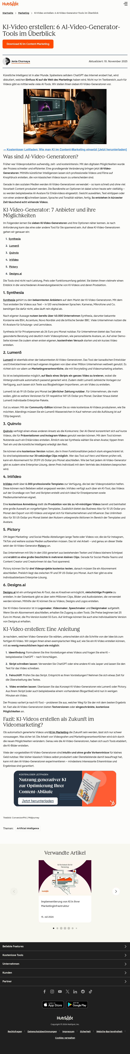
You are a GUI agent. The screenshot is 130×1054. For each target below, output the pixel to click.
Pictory (13, 266)
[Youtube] (60, 992)
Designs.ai (15, 273)
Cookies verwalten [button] (65, 1038)
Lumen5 (14, 245)
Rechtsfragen (15, 1031)
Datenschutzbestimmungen (42, 1031)
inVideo (14, 259)
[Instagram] (52, 992)
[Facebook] (44, 992)
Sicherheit (85, 1031)
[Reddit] (83, 992)
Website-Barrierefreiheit (109, 1031)
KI (26, 197)
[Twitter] (67, 992)
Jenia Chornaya (20, 61)
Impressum (68, 1031)
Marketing (23, 13)
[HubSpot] (65, 1018)
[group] (65, 891)
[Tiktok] (90, 992)
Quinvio (14, 252)
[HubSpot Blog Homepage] (10, 3)
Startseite (8, 13)
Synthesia (15, 238)
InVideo (7, 484)
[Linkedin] (75, 992)
